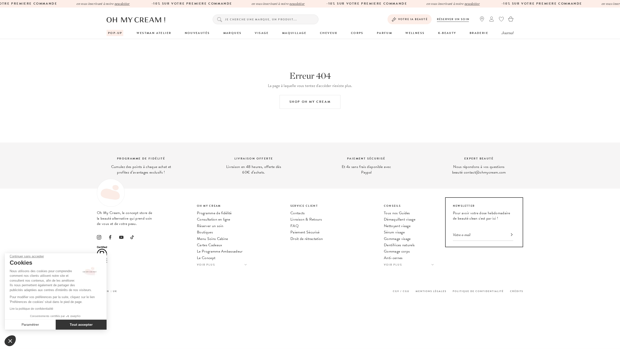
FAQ (294, 226)
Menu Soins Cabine (212, 238)
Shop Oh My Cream (310, 101)
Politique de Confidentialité (478, 291)
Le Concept (206, 258)
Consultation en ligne (213, 219)
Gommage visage (397, 238)
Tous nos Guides (397, 213)
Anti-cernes (393, 258)
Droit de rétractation (306, 238)
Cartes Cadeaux (209, 245)
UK (115, 291)
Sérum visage (394, 232)
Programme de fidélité (214, 213)
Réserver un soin (453, 19)
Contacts (297, 213)
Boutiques (205, 232)
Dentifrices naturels (399, 245)
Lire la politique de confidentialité (31, 308)
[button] (10, 341)
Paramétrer (30, 324)
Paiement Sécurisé (304, 232)
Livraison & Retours (306, 219)
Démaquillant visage (399, 219)
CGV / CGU (401, 291)
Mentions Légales (431, 291)
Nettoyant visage (397, 226)
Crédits (516, 291)
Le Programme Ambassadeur (220, 251)
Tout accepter (81, 324)
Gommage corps (397, 251)
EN (107, 291)
